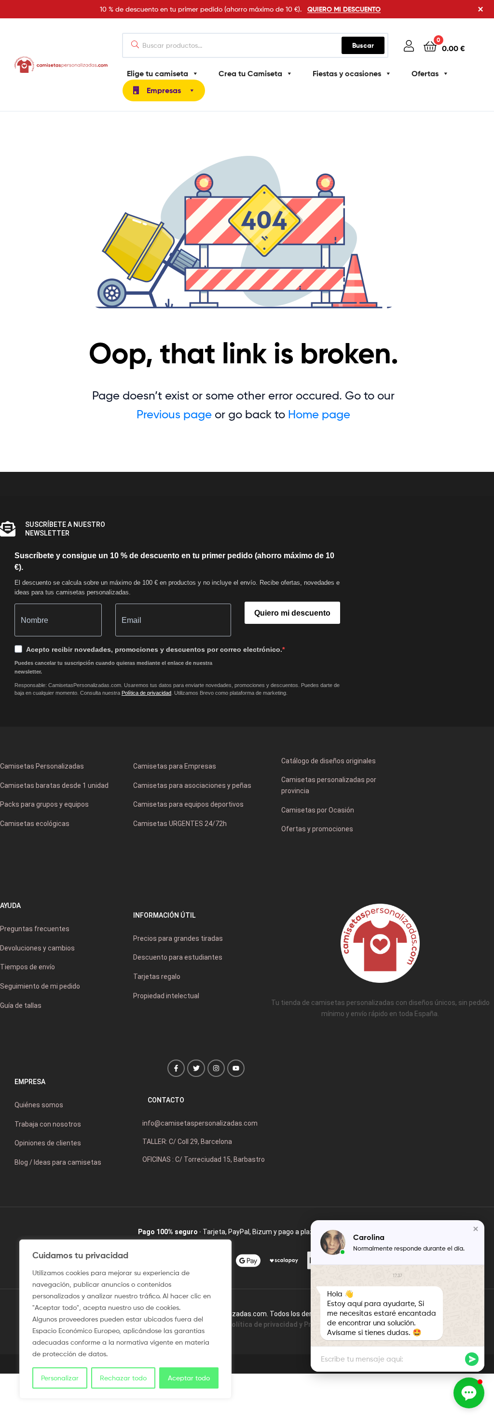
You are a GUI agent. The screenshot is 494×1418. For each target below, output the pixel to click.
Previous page (174, 414)
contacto (166, 1100)
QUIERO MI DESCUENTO (344, 9)
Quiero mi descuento (292, 613)
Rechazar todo (123, 1378)
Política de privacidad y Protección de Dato (297, 1324)
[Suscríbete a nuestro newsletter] (7, 529)
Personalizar (60, 1378)
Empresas (164, 90)
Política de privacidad (146, 693)
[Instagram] (216, 1068)
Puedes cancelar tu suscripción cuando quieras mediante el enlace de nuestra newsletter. (113, 667)
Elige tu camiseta (157, 73)
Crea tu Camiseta (250, 73)
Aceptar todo (189, 1378)
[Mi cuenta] (409, 45)
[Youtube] (236, 1068)
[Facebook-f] (176, 1068)
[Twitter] (196, 1068)
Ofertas (425, 73)
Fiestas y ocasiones (347, 73)
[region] (125, 1319)
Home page (319, 414)
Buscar (368, 43)
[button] (475, 1229)
